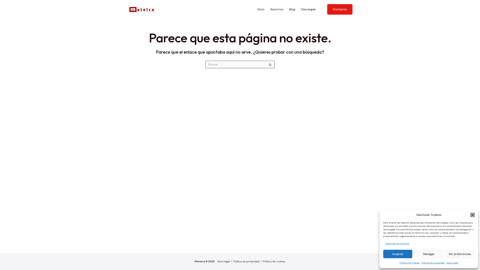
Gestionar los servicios (397, 243)
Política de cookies (409, 262)
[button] (472, 215)
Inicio (260, 9)
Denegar (428, 254)
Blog (292, 9)
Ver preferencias (459, 254)
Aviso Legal (452, 262)
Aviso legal (223, 261)
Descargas (308, 9)
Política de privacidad (433, 262)
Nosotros (276, 9)
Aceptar (397, 254)
